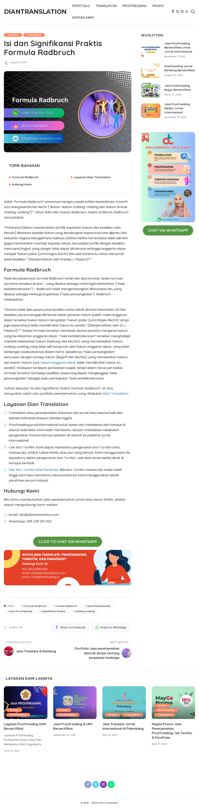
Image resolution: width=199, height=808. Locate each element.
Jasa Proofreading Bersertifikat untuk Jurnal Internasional (178, 47)
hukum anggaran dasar (58, 362)
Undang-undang (85, 611)
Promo (14, 710)
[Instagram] (182, 11)
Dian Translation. (116, 393)
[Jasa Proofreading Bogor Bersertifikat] (151, 90)
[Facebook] (173, 11)
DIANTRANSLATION (35, 11)
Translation (34, 35)
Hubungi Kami (22, 184)
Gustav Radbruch (67, 606)
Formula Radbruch (25, 177)
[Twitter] (177, 11)
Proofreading (18, 714)
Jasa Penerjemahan (98, 606)
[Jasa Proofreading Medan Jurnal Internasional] (151, 110)
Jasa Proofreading (21, 611)
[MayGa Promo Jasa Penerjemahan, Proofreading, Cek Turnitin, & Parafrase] (173, 702)
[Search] (192, 11)
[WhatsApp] (187, 11)
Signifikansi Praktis (53, 611)
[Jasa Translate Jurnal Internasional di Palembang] (124, 702)
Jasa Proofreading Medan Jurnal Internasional (177, 108)
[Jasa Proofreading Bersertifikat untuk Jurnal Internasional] (151, 50)
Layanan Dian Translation (92, 177)
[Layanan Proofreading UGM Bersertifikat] (25, 702)
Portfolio (13, 35)
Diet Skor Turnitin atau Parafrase (33, 470)
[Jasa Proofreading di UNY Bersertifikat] (75, 702)
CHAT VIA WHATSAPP (168, 230)
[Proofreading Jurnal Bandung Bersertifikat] (151, 70)
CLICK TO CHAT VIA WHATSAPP (67, 542)
